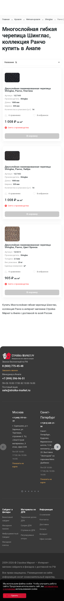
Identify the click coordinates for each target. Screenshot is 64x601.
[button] (57, 447)
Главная (6, 19)
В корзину (32, 135)
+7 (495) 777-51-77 (19, 419)
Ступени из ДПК (28, 530)
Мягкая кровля (33, 19)
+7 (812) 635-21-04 (47, 425)
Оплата (43, 529)
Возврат (43, 534)
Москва (18, 412)
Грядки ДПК (26, 525)
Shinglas (49, 19)
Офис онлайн (45, 539)
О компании (45, 515)
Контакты (44, 519)
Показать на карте (18, 465)
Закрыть (58, 598)
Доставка (44, 524)
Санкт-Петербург (47, 415)
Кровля (17, 19)
